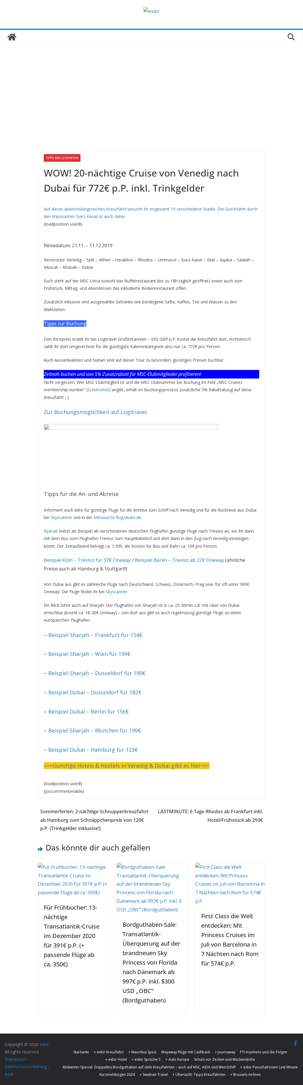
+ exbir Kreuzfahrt (109, 1052)
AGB (9, 1074)
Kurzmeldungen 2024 (117, 1074)
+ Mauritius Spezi (142, 1052)
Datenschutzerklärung (26, 1066)
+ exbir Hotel (116, 1059)
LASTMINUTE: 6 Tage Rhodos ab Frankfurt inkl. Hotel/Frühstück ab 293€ (210, 815)
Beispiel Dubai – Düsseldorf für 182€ (94, 692)
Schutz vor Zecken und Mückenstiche (224, 1059)
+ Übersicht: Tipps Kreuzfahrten (199, 1074)
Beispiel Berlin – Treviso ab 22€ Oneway (179, 560)
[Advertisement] (151, 88)
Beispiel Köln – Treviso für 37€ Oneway (87, 560)
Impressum (15, 1059)
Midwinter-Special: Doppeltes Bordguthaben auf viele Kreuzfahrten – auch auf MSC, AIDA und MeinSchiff (149, 1067)
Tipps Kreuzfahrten (62, 158)
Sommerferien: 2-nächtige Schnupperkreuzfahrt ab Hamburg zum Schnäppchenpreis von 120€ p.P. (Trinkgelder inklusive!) (94, 820)
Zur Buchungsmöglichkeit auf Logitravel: (96, 411)
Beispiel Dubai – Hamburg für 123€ (93, 749)
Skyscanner (61, 517)
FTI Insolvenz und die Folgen (263, 1052)
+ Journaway (225, 1052)
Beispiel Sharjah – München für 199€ (94, 730)
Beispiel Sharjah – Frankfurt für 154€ (95, 634)
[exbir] (12, 37)
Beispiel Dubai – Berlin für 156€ (88, 711)
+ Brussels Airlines (245, 1074)
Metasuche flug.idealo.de (117, 517)
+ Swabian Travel (154, 1074)
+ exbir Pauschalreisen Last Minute (269, 1067)
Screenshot (98, 389)
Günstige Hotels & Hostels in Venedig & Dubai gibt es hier (127, 765)
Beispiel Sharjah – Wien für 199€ (89, 653)
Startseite (81, 1052)
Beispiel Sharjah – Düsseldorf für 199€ (97, 673)
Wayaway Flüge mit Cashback (185, 1052)
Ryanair (51, 531)
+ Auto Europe (177, 1059)
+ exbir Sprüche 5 (146, 1059)
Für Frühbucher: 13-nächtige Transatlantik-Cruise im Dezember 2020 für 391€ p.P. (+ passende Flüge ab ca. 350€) (71, 935)
